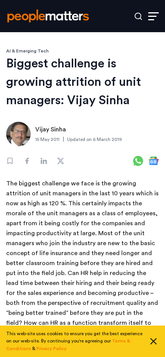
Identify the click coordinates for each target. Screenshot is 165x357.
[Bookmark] (10, 161)
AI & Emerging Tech (27, 51)
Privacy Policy (51, 348)
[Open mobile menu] (153, 16)
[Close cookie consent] (153, 341)
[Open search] (138, 16)
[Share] (27, 161)
